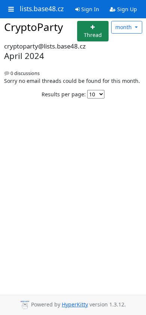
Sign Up (126, 9)
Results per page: (64, 94)
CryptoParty (33, 27)
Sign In (89, 9)
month (124, 27)
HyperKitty (75, 304)
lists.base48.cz (42, 8)
